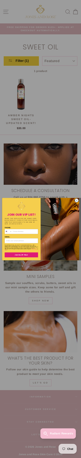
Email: (7, 237)
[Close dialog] (76, 200)
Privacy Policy (34, 248)
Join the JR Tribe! (21, 255)
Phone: (8, 227)
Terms (6, 249)
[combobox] (8, 231)
